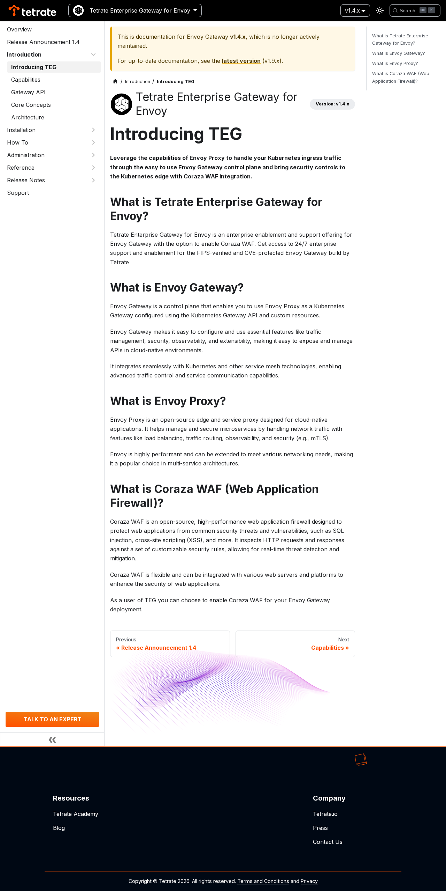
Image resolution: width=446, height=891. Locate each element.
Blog (59, 827)
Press (320, 827)
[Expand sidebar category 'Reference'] (93, 167)
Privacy (309, 881)
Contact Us (328, 841)
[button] (52, 54)
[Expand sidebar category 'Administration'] (93, 155)
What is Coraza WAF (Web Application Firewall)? (400, 77)
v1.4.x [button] (352, 10)
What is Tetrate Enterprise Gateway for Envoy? (400, 39)
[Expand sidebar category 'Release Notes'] (93, 180)
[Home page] (115, 81)
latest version (241, 60)
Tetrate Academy (75, 813)
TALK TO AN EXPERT (52, 719)
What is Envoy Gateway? (398, 53)
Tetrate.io (325, 813)
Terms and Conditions (263, 881)
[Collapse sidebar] (52, 739)
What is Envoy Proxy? (395, 63)
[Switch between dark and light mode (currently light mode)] (379, 10)
